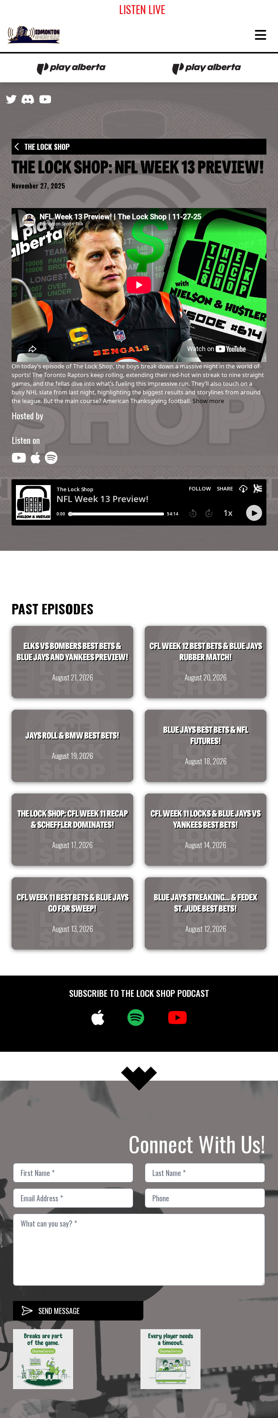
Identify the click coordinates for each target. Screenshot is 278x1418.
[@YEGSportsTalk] (11, 101)
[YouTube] (45, 101)
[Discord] (28, 101)
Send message (59, 1310)
